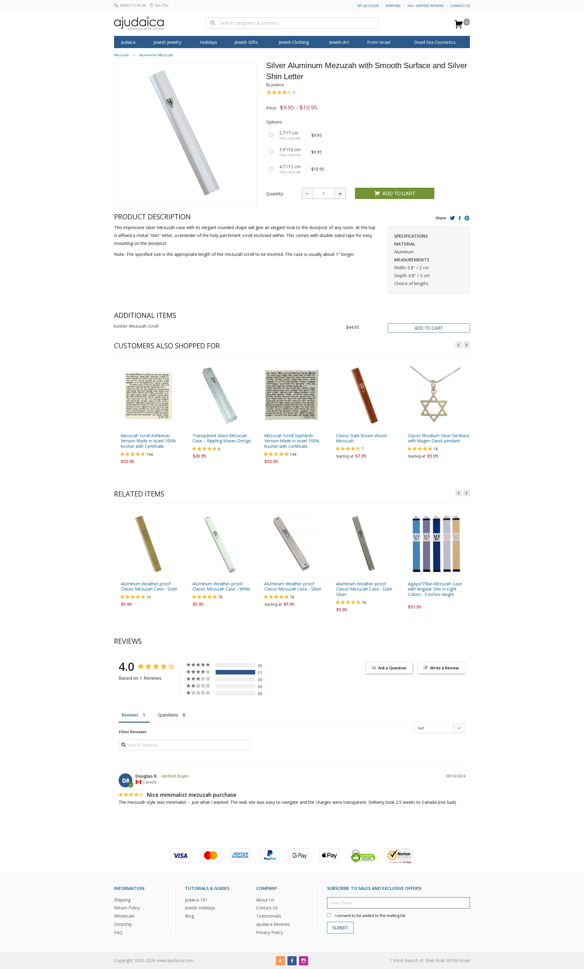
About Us (265, 899)
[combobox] (292, 23)
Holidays (208, 42)
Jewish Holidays (200, 908)
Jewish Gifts (246, 42)
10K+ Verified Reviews (425, 6)
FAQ (118, 932)
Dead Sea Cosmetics (435, 42)
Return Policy (127, 908)
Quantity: (275, 194)
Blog (189, 916)
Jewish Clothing (294, 42)
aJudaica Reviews (273, 924)
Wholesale (124, 916)
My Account (368, 6)
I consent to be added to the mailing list (370, 915)
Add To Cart (398, 193)
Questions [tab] (168, 715)
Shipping (393, 6)
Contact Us (460, 6)
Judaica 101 (196, 899)
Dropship (123, 924)
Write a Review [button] (444, 668)
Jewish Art (339, 42)
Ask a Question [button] (392, 668)
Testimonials (268, 916)
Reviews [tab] (130, 715)
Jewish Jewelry (167, 42)
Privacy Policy (269, 932)
